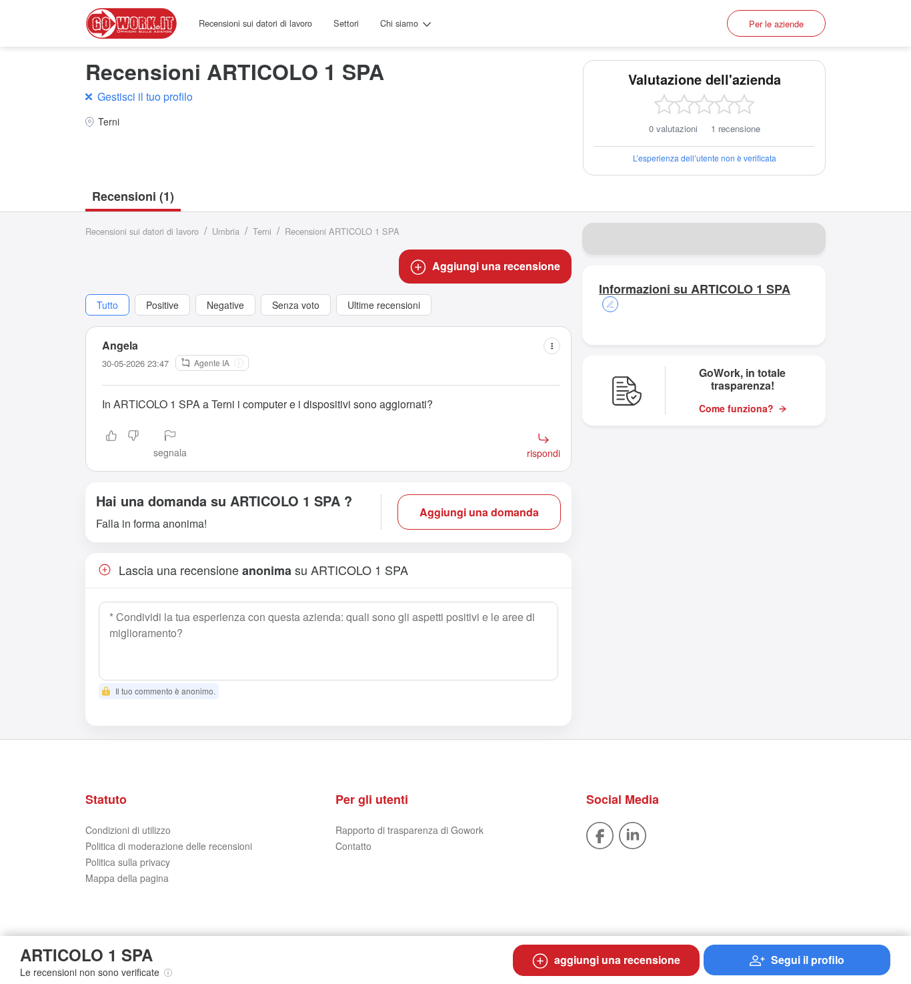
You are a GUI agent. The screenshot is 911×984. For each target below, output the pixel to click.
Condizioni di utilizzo (128, 830)
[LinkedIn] (632, 834)
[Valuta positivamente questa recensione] (111, 445)
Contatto (353, 846)
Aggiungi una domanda (479, 512)
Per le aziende (776, 23)
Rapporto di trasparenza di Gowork (409, 830)
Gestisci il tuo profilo (145, 96)
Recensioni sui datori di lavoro (255, 23)
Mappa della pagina (127, 878)
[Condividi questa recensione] (552, 346)
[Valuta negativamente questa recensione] (133, 445)
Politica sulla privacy (127, 862)
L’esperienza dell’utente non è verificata (704, 157)
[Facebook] (600, 834)
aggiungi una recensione (617, 959)
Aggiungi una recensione (496, 266)
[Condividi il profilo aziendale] (807, 239)
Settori (346, 23)
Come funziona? (736, 408)
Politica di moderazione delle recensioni (168, 846)
